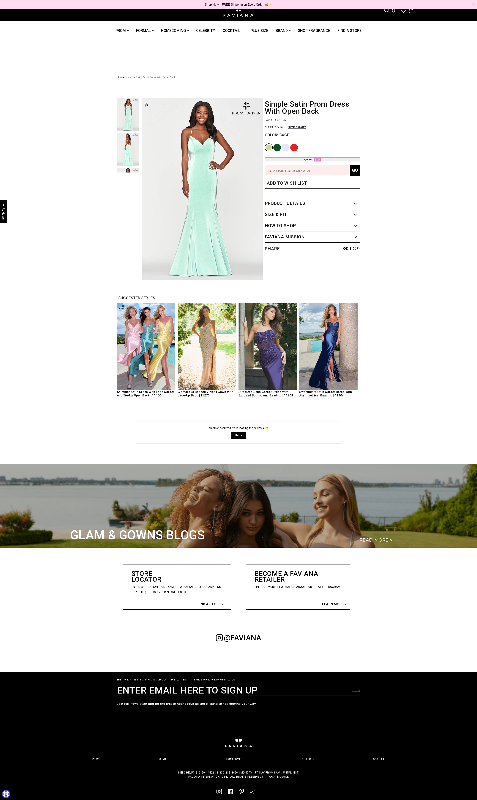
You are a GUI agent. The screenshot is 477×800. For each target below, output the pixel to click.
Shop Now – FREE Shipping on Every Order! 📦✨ (238, 4)
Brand (282, 30)
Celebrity (308, 759)
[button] (387, 10)
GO (355, 169)
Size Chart (297, 127)
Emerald (274, 143)
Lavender (283, 143)
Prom (121, 30)
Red (290, 143)
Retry (238, 435)
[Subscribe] (356, 691)
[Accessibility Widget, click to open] (6, 794)
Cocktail (231, 30)
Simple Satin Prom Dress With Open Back (151, 77)
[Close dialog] (473, 4)
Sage (265, 143)
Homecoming (173, 30)
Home (120, 77)
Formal (143, 30)
